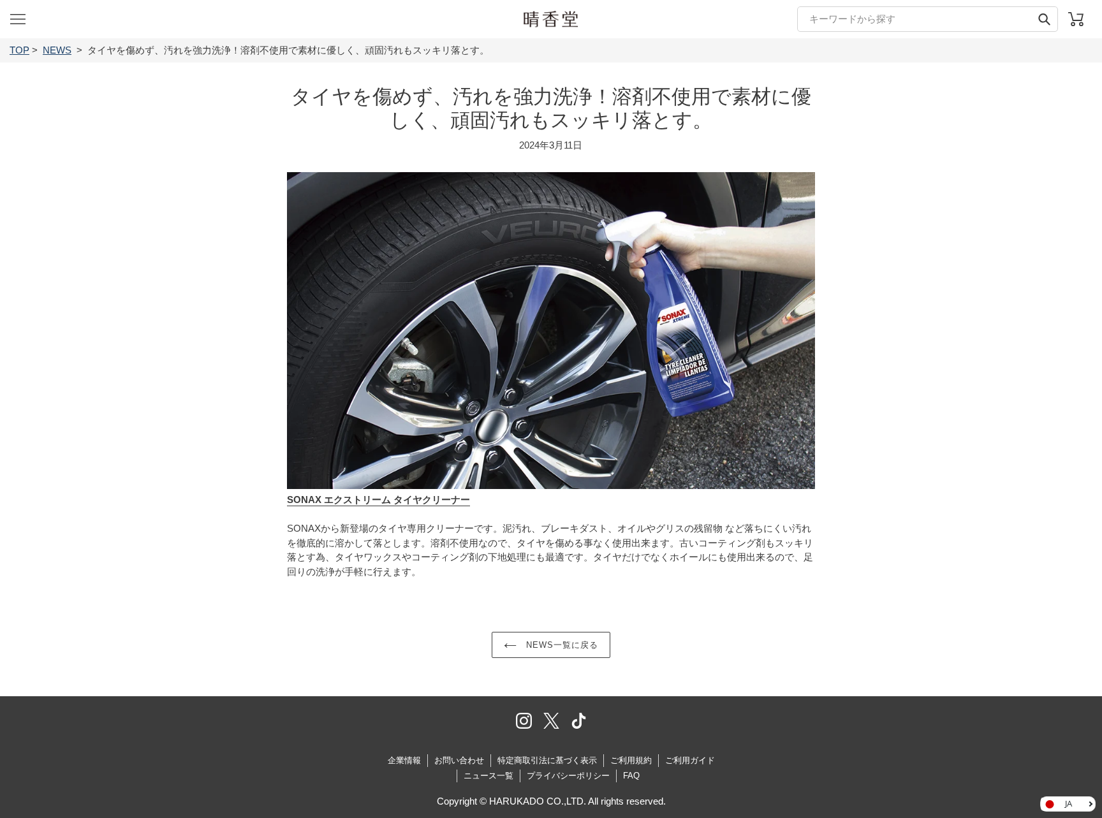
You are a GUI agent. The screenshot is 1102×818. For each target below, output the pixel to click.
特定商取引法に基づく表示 (547, 760)
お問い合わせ (459, 760)
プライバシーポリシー (568, 775)
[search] (927, 19)
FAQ (631, 775)
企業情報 (404, 760)
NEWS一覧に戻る (560, 645)
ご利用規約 (631, 760)
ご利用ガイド (690, 760)
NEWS (57, 50)
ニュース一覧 (488, 775)
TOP (19, 50)
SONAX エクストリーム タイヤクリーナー (378, 499)
